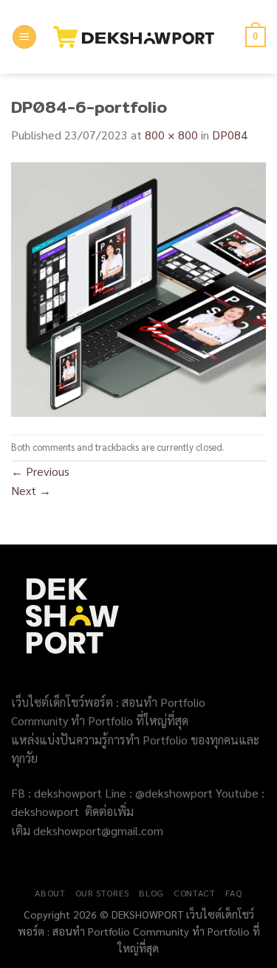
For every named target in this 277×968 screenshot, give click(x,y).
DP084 (229, 134)
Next (31, 490)
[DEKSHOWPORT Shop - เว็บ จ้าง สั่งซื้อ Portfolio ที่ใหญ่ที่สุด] (140, 37)
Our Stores (102, 893)
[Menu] (24, 37)
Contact (194, 893)
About (50, 893)
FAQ (233, 893)
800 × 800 (171, 134)
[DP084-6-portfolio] (138, 287)
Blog (151, 893)
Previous (40, 471)
